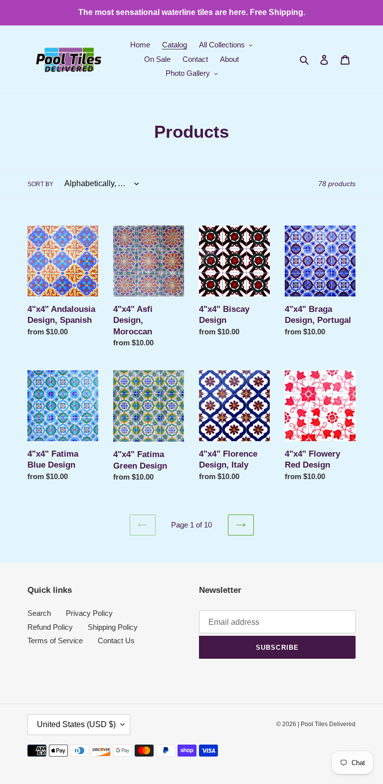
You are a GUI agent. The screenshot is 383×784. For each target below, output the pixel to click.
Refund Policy (50, 627)
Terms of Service (55, 640)
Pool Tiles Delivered (328, 724)
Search (39, 613)
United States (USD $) (76, 724)
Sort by (40, 184)
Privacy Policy (89, 613)
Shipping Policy (113, 627)
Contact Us (116, 640)
